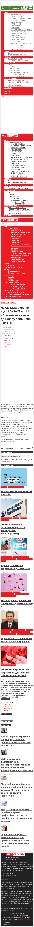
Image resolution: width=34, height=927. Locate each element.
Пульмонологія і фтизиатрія (17, 40)
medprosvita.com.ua (23, 919)
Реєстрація (4, 879)
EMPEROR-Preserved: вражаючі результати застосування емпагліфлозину (13, 529)
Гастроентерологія (18, 20)
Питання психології (19, 49)
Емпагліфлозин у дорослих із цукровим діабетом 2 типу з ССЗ (17, 603)
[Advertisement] (17, 115)
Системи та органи (15, 86)
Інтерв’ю (11, 65)
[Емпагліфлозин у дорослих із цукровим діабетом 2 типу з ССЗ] (14, 591)
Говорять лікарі (14, 70)
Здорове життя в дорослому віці (19, 294)
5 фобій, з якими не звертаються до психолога (15, 567)
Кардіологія (16, 24)
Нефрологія (15, 28)
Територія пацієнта (12, 78)
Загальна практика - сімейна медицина (15, 558)
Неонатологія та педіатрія (21, 30)
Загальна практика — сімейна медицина (19, 33)
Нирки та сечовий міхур (20, 632)
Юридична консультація (18, 61)
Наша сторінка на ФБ (8, 876)
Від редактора (13, 68)
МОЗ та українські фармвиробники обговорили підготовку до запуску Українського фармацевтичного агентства (17, 764)
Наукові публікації (18, 16)
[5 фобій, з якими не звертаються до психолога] (14, 555)
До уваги (7, 57)
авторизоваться (6, 462)
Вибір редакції (6, 518)
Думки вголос (10, 63)
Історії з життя (20, 76)
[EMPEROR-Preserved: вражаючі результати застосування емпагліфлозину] (14, 516)
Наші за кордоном (15, 59)
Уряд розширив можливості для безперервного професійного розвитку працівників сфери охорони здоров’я (16, 815)
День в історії (20, 74)
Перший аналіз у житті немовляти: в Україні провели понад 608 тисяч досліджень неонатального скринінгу (16, 840)
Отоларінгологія (18, 38)
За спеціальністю (14, 14)
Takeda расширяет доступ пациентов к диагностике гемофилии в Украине (15, 672)
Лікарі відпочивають (19, 72)
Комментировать (7, 329)
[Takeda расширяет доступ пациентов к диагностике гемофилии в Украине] (14, 663)
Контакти (8, 88)
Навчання (11, 53)
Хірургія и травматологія (21, 43)
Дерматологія (16, 22)
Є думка (11, 67)
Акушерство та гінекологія (21, 18)
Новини (7, 51)
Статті (6, 12)
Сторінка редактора (25, 634)
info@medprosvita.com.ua (21, 917)
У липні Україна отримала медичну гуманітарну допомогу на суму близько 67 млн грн (16, 741)
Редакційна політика (11, 857)
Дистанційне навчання (17, 55)
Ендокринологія (17, 45)
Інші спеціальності (18, 47)
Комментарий (5, 699)
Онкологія (15, 36)
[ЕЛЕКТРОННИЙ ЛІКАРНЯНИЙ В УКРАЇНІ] (14, 485)
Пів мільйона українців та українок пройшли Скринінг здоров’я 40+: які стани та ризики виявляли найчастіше (16, 790)
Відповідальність (10, 859)
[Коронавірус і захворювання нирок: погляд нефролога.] (9, 628)
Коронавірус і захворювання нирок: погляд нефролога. (16, 640)
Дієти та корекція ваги (17, 80)
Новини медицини (8, 303)
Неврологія (15, 26)
